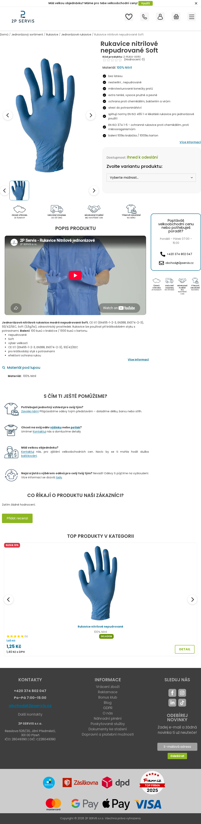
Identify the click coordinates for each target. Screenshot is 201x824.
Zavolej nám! (30, 411)
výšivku (56, 427)
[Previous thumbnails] (4, 190)
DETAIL (184, 649)
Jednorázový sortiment (27, 34)
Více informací (190, 142)
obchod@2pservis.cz (30, 705)
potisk (75, 427)
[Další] (192, 599)
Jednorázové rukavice (76, 34)
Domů (4, 34)
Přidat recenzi (17, 518)
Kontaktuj (39, 431)
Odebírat (177, 756)
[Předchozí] (8, 599)
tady (59, 477)
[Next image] (90, 115)
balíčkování (29, 456)
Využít (145, 3)
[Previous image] (8, 115)
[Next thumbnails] (94, 190)
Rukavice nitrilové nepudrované (100, 626)
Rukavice (52, 34)
